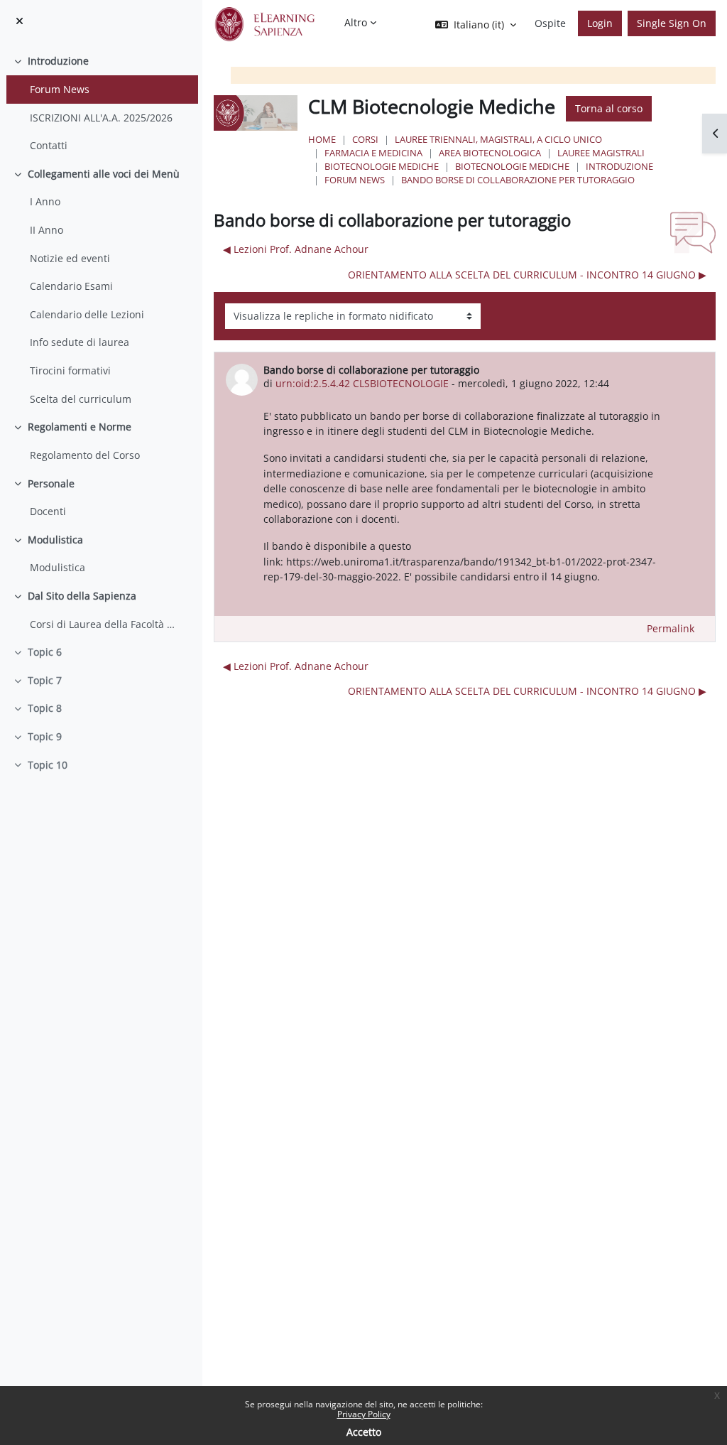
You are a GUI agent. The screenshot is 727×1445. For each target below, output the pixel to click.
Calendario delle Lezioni (87, 314)
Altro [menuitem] (355, 22)
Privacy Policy (363, 1414)
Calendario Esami (71, 286)
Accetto (363, 1432)
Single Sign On (671, 23)
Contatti (48, 145)
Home (322, 139)
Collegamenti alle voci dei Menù (104, 173)
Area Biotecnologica (490, 152)
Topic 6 (45, 652)
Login (600, 23)
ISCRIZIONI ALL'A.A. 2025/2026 (101, 117)
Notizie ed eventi (70, 258)
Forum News (59, 89)
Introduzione (58, 60)
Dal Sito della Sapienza (82, 595)
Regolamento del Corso (85, 455)
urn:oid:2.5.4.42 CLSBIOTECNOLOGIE (362, 383)
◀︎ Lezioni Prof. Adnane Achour (295, 249)
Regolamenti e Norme (79, 426)
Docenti (48, 511)
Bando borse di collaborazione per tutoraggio (518, 179)
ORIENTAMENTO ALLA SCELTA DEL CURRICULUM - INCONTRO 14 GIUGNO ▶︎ (527, 274)
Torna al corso (609, 108)
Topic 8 (45, 708)
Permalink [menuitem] (670, 628)
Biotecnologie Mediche (381, 166)
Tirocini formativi (70, 370)
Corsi (365, 139)
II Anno (46, 230)
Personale (51, 483)
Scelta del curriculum (80, 399)
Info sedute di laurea (79, 342)
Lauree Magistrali (601, 152)
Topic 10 (47, 765)
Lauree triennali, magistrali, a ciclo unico (498, 139)
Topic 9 (45, 736)
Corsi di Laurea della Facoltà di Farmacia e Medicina (103, 624)
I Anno (45, 201)
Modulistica (55, 539)
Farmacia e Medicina (373, 152)
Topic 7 (45, 680)
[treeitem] (100, 103)
